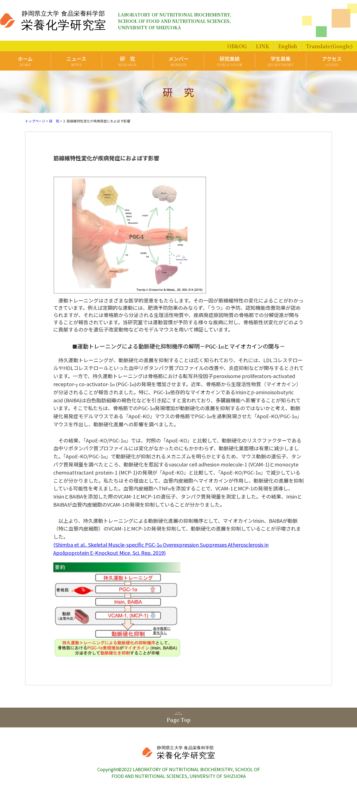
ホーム (25, 61)
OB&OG (237, 46)
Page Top (178, 719)
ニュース (76, 61)
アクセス (332, 61)
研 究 (127, 61)
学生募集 (280, 61)
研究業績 (229, 61)
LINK (262, 46)
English (287, 46)
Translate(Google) (329, 46)
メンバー (178, 61)
